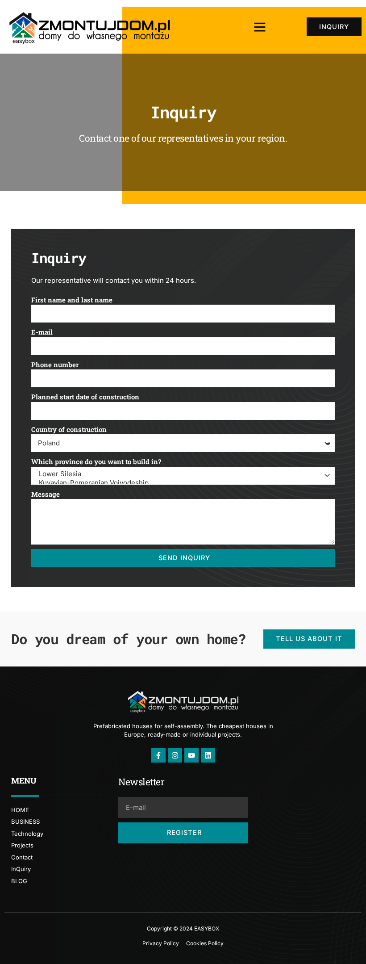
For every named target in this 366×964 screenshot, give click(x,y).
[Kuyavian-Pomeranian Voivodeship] (181, 482)
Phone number (55, 364)
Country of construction (69, 429)
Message (45, 494)
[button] (259, 26)
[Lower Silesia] (181, 473)
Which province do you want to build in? (96, 461)
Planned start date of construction (85, 396)
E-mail (42, 331)
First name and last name (71, 299)
